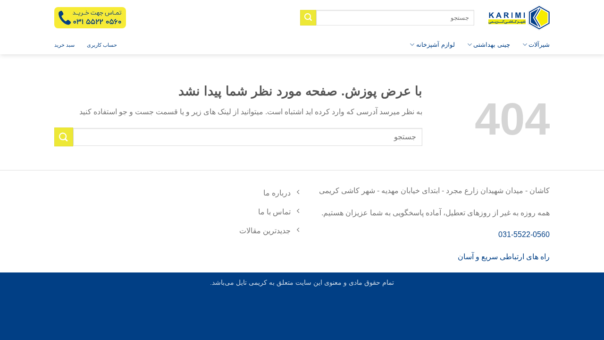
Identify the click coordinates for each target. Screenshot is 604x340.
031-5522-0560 (524, 234)
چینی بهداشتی (491, 44)
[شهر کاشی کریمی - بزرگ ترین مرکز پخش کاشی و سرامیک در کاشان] (519, 18)
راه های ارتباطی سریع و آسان (504, 257)
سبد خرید (64, 45)
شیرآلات (539, 44)
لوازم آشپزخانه (435, 44)
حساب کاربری (102, 45)
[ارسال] (308, 18)
